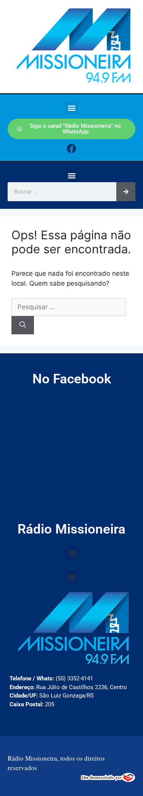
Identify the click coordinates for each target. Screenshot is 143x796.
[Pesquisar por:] (68, 307)
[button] (71, 108)
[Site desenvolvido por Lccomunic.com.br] (108, 779)
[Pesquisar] (125, 191)
